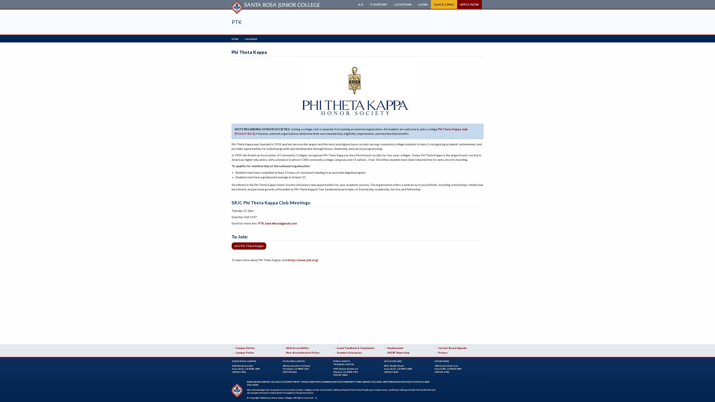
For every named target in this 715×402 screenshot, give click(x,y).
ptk (237, 22)
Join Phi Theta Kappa (248, 246)
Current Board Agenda (452, 348)
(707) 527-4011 (239, 372)
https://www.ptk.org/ (303, 260)
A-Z (360, 4)
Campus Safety (245, 348)
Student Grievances (349, 352)
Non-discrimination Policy (303, 352)
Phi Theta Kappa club (453, 129)
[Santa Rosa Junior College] (276, 4)
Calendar (251, 39)
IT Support (378, 4)
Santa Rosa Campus (244, 361)
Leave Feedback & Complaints (356, 348)
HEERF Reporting (398, 352)
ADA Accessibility (297, 348)
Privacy (442, 352)
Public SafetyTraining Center (343, 363)
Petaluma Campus (294, 361)
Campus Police (245, 352)
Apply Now (469, 4)
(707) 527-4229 (391, 372)
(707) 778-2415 (290, 372)
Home (235, 39)
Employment (395, 348)
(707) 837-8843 (340, 375)
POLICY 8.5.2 (245, 133)
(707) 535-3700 (442, 372)
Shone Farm (442, 361)
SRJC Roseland (393, 361)
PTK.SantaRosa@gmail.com (277, 223)
